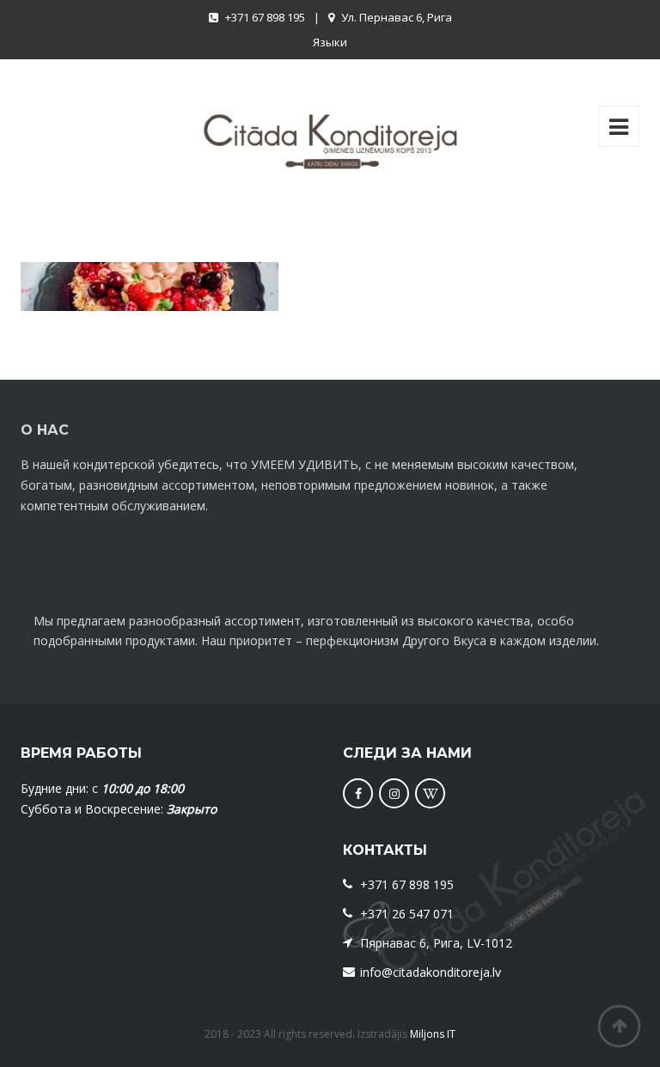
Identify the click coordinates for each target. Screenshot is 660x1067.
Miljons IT (432, 1034)
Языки (330, 42)
